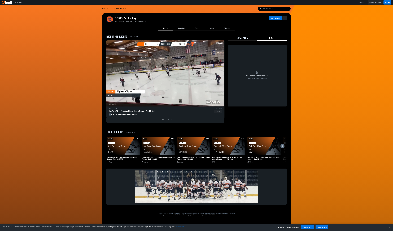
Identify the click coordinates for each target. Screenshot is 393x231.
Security (232, 213)
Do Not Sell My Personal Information (210, 213)
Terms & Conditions (174, 213)
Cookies (225, 213)
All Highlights (134, 37)
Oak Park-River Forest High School (125, 114)
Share (219, 112)
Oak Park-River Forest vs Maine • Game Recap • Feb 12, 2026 (131, 111)
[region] (196, 227)
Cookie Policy (180, 227)
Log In (387, 2)
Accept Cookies (322, 227)
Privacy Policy (162, 213)
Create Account (375, 2)
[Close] (389, 227)
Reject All (307, 227)
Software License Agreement (190, 213)
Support (362, 2)
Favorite (277, 18)
